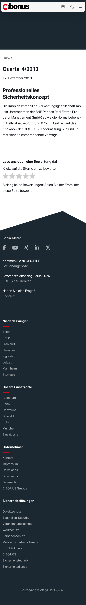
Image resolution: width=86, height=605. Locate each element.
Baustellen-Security (16, 518)
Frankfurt (9, 344)
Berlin (6, 332)
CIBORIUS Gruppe (15, 488)
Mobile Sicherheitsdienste (20, 542)
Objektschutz (12, 512)
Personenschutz (14, 536)
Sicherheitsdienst (15, 567)
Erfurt (6, 338)
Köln (6, 422)
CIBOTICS (9, 554)
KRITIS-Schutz (12, 548)
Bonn (6, 404)
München (9, 428)
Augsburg (9, 398)
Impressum (10, 464)
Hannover (9, 350)
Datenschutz (11, 482)
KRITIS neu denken (17, 281)
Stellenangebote (15, 266)
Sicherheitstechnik (15, 561)
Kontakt (9, 296)
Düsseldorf (10, 416)
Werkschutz (11, 530)
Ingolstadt (9, 356)
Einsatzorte (10, 435)
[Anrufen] (71, 6)
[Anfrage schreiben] (63, 6)
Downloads (10, 470)
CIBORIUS (31, 129)
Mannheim (10, 369)
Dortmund (10, 410)
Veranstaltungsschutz (17, 524)
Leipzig (7, 362)
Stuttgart (9, 375)
